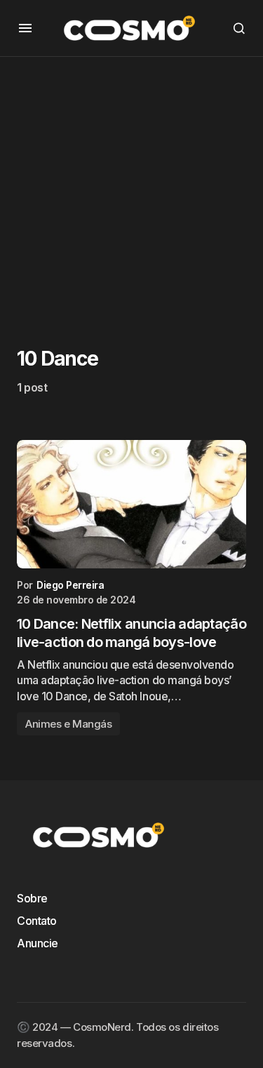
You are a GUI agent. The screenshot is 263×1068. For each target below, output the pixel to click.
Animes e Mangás (68, 723)
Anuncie (37, 943)
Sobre (32, 898)
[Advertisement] (131, 188)
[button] (25, 28)
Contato (37, 921)
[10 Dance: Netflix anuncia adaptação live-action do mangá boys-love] (131, 504)
